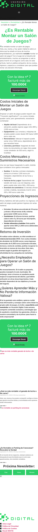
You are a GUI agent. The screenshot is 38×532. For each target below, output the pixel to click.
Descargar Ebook (19, 90)
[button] (19, 12)
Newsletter (5, 22)
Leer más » (3, 405)
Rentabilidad (15, 22)
